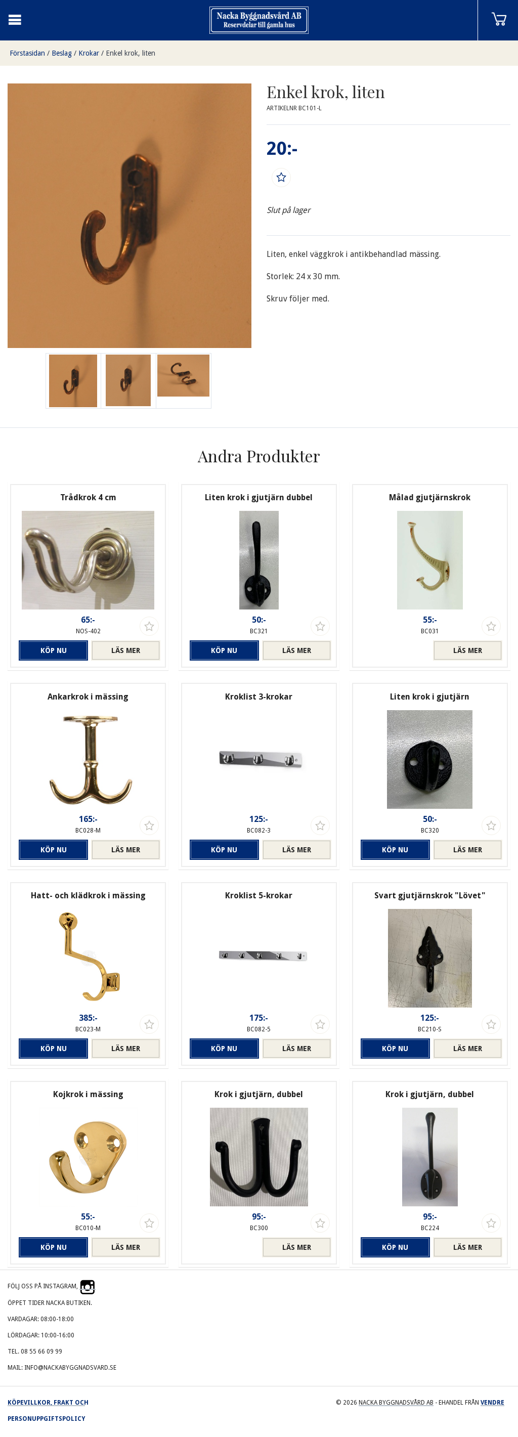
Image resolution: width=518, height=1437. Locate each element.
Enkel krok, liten (130, 53)
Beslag (62, 53)
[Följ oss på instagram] (87, 1286)
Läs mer (125, 650)
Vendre (492, 1402)
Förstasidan (27, 53)
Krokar (88, 53)
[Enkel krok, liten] (128, 381)
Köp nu (53, 650)
